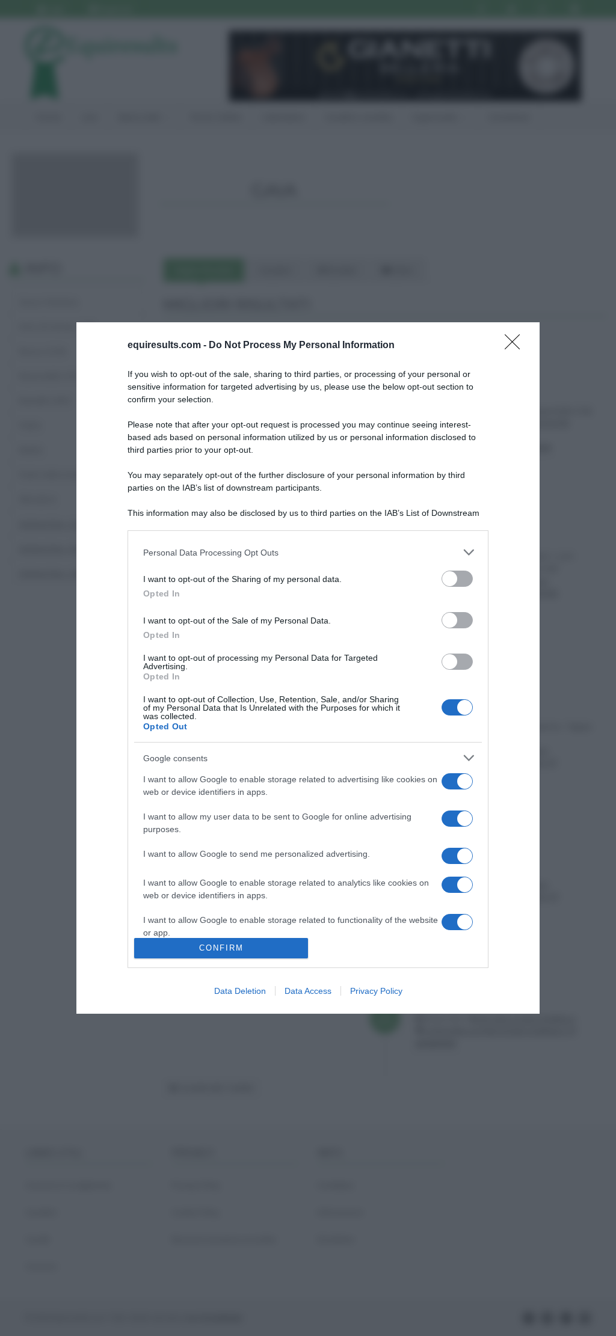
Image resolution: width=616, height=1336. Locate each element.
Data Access (308, 991)
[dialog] (308, 668)
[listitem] (308, 552)
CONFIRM (221, 947)
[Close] (516, 345)
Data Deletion (240, 991)
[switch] (457, 579)
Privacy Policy (376, 991)
